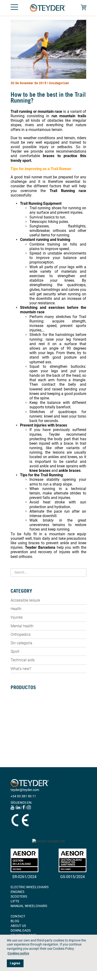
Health (16, 609)
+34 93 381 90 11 (23, 796)
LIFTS (15, 901)
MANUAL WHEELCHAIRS (29, 906)
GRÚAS (16, 733)
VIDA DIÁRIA (20, 737)
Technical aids (23, 660)
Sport (15, 651)
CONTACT (18, 916)
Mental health (22, 626)
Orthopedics (21, 634)
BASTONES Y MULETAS (28, 718)
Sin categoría (21, 643)
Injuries (17, 617)
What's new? (21, 668)
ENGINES (17, 892)
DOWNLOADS (21, 930)
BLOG (15, 921)
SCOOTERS (19, 896)
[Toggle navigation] (14, 8)
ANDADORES (20, 714)
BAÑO (15, 728)
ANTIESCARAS (21, 742)
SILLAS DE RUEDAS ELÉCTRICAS (34, 700)
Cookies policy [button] (18, 953)
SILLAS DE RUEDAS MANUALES (34, 695)
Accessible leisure (25, 600)
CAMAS (16, 723)
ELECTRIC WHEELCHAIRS (29, 887)
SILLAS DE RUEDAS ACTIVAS (32, 704)
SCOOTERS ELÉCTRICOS (29, 709)
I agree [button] (15, 963)
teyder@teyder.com (25, 790)
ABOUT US (18, 926)
